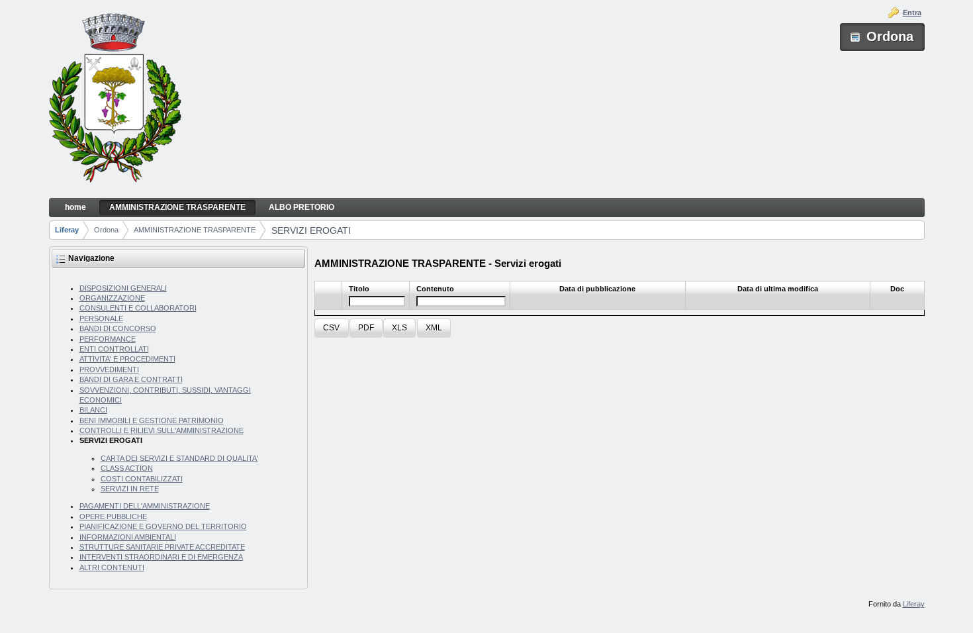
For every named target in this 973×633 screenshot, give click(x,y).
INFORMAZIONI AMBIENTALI (127, 537)
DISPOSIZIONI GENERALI (123, 288)
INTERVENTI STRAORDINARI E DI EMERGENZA (161, 557)
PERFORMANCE (107, 339)
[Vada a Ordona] (115, 99)
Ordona (106, 230)
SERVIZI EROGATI (311, 230)
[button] (331, 328)
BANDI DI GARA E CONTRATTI (131, 379)
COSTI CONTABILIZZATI (142, 479)
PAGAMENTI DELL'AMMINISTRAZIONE (144, 506)
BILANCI (93, 410)
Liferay (67, 230)
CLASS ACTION (127, 468)
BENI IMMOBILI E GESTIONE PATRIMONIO (151, 420)
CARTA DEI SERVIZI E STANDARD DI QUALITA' (179, 458)
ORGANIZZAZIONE (112, 298)
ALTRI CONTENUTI (111, 567)
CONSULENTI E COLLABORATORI (138, 308)
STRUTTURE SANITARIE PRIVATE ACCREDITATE (162, 547)
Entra (912, 13)
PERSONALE (101, 318)
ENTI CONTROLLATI (114, 349)
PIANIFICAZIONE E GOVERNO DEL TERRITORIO (163, 526)
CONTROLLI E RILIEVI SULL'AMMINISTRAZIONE (161, 430)
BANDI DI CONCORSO (117, 328)
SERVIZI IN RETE (130, 489)
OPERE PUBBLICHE (113, 516)
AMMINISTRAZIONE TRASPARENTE (194, 230)
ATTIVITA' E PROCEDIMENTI (127, 359)
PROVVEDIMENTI (109, 369)
